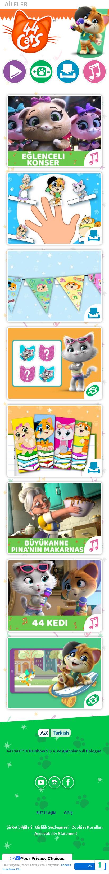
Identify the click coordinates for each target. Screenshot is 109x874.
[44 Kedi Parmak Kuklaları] (54, 208)
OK (90, 866)
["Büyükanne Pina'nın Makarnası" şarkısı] (54, 518)
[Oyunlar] (41, 72)
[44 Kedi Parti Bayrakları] (54, 285)
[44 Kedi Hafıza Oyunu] (54, 363)
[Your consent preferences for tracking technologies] (100, 865)
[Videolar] (14, 72)
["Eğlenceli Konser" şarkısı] (54, 130)
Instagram (54, 782)
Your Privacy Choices (43, 858)
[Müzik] (94, 72)
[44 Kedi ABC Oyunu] (54, 673)
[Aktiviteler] (67, 72)
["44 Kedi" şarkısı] (54, 595)
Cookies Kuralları (87, 827)
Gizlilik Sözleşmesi (52, 827)
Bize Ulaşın (46, 813)
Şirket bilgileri (19, 827)
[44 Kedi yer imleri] (54, 440)
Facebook (68, 782)
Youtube (41, 782)
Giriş (68, 813)
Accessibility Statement (55, 833)
